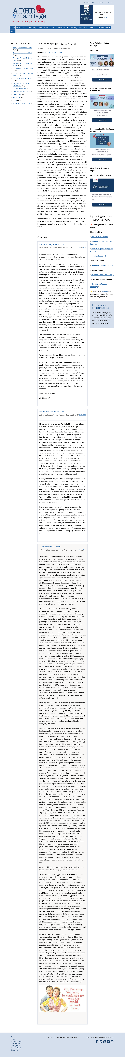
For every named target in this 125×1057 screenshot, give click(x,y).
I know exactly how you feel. (51, 411)
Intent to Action (61, 28)
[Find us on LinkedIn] (108, 1042)
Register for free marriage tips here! (100, 306)
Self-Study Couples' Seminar (102, 265)
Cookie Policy (15, 1043)
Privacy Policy (15, 1046)
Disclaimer (14, 1050)
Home (12, 28)
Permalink (82, 248)
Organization (17, 95)
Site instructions (16, 1041)
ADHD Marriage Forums (21, 103)
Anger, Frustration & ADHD (52, 52)
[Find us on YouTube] (105, 1042)
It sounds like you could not (51, 244)
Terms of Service (16, 1048)
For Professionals (104, 28)
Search (100, 2)
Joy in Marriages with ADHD (22, 78)
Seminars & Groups (46, 28)
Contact (109, 2)
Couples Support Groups (100, 256)
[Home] (29, 12)
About (12, 31)
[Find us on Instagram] (112, 1042)
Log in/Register (89, 2)
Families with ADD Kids (21, 92)
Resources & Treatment (87, 28)
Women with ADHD (19, 89)
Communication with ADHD (22, 53)
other (15, 100)
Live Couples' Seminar (99, 237)
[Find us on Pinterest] (101, 1042)
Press (13, 1039)
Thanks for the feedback (50, 546)
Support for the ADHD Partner (23, 68)
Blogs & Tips (20, 28)
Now (105, 17)
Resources (16, 97)
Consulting (73, 28)
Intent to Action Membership (102, 275)
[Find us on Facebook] (97, 1042)
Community (32, 28)
